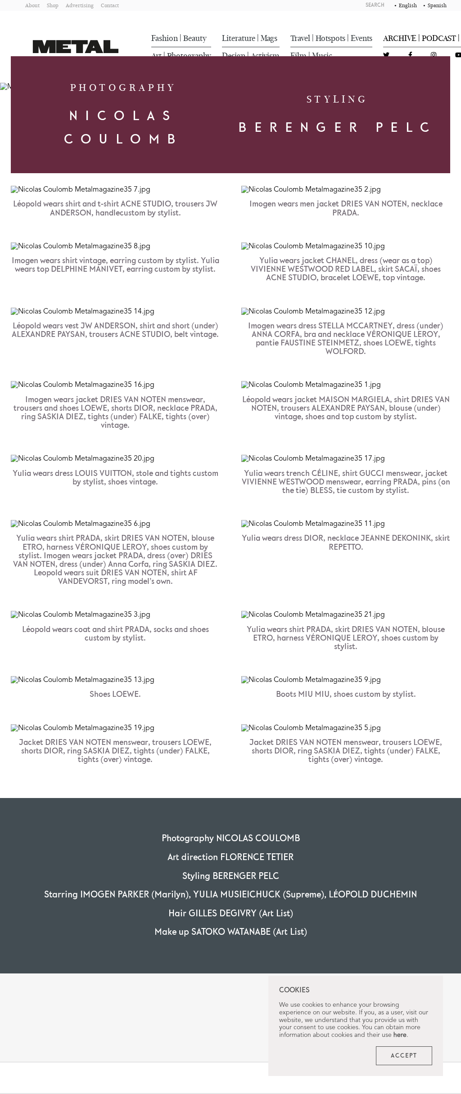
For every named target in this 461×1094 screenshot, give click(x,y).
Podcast (439, 38)
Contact (110, 5)
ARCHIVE (399, 38)
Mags (269, 38)
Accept (404, 1056)
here (400, 1035)
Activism (265, 56)
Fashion (164, 38)
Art (156, 56)
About (32, 5)
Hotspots (330, 38)
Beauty (195, 38)
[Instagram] (433, 55)
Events (361, 38)
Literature (238, 38)
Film (298, 56)
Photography (189, 56)
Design (233, 56)
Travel (300, 38)
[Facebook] (410, 55)
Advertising (80, 5)
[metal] (75, 47)
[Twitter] (386, 55)
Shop (53, 5)
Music (322, 56)
